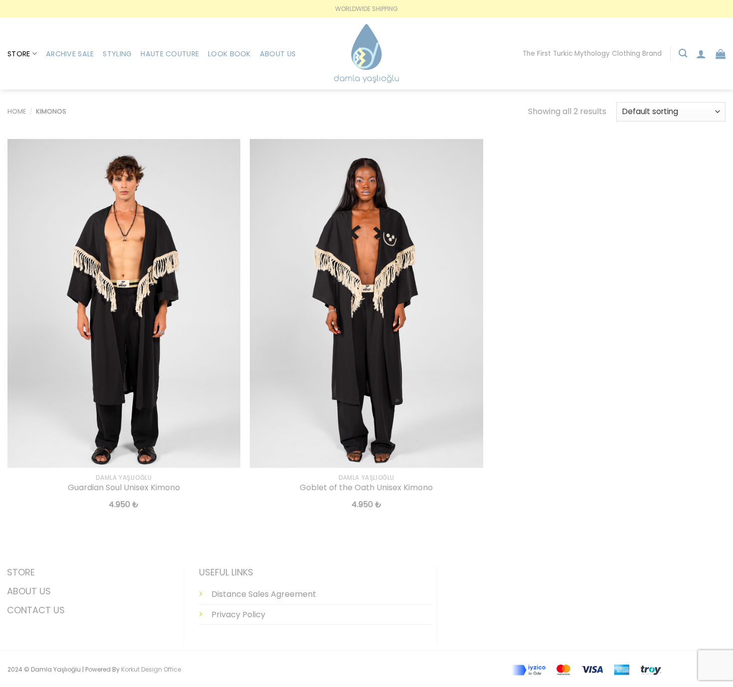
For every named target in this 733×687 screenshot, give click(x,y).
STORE (21, 572)
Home (16, 111)
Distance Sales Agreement (263, 594)
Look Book (229, 54)
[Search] (683, 53)
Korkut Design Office (151, 669)
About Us (278, 54)
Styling (117, 54)
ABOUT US (29, 591)
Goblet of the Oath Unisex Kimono (366, 488)
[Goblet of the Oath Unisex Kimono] (366, 303)
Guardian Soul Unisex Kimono (124, 488)
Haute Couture (170, 54)
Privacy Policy (238, 614)
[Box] (721, 54)
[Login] (701, 54)
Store (18, 54)
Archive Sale (70, 54)
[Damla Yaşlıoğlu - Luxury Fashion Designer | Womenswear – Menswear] (366, 53)
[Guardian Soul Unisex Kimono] (123, 303)
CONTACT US (36, 610)
